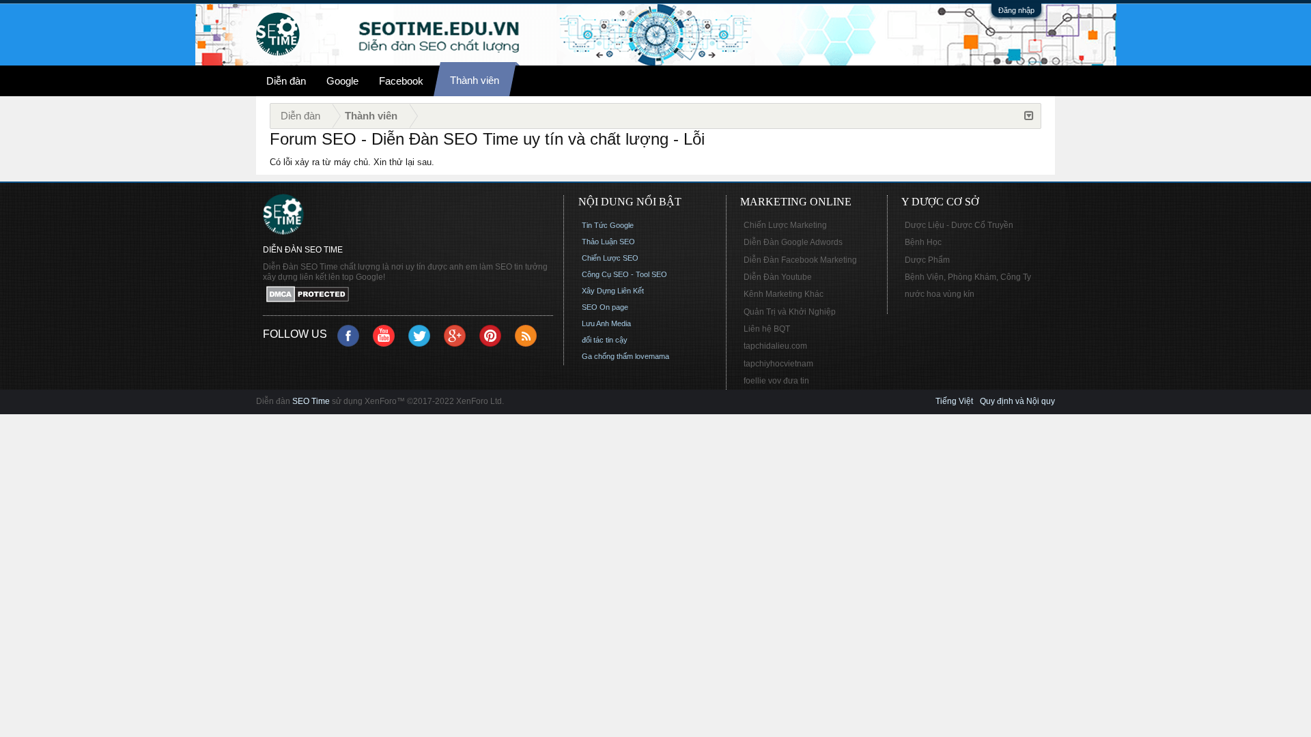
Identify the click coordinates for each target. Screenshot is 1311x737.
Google (342, 81)
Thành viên (474, 80)
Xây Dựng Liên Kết (613, 291)
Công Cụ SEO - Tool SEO (624, 274)
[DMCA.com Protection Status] (408, 295)
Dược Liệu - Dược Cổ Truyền (959, 225)
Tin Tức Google (608, 225)
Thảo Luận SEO (608, 241)
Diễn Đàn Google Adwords (793, 242)
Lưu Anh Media (606, 323)
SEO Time (311, 401)
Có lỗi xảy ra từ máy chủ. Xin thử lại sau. (352, 162)
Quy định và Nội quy (1017, 401)
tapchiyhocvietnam (778, 364)
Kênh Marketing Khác (783, 294)
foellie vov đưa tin (776, 381)
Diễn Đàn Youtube (778, 277)
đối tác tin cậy (605, 340)
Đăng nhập (1016, 10)
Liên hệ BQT (767, 329)
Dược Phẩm (927, 260)
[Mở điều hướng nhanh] (1029, 116)
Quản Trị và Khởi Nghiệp (790, 312)
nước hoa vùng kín (939, 294)
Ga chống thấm (607, 356)
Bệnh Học (923, 242)
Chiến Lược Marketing (785, 225)
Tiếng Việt (954, 401)
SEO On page (605, 307)
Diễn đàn (286, 81)
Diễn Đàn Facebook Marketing (800, 260)
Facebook (401, 81)
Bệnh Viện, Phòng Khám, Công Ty (968, 277)
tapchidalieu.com (775, 346)
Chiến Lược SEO (610, 258)
